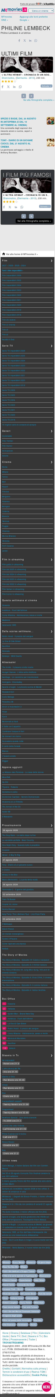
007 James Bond (28, 1293)
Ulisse (5, 1084)
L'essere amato (9, 756)
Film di (5, 329)
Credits (6, 1368)
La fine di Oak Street (11, 641)
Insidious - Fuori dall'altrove (14, 610)
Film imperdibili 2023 (11, 290)
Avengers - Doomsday (12, 682)
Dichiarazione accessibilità (16, 1375)
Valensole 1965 (9, 625)
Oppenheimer (25, 1280)
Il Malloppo (7, 924)
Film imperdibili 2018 (11, 314)
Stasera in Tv (35, 1336)
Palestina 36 (7, 701)
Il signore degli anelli (12, 1315)
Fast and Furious (30, 1307)
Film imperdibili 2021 (11, 300)
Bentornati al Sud (10, 721)
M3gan (24, 1267)
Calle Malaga (8, 696)
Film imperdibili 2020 (11, 305)
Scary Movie (18, 1262)
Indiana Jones (17, 1298)
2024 (23, 265)
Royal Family (9, 1284)
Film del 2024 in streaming (14, 574)
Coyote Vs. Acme (10, 904)
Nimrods (6, 651)
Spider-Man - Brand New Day (21, 1013)
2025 (17, 265)
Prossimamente (19, 1339)
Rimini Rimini (8, 1142)
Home (5, 1332)
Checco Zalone (9, 1280)
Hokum (12, 1048)
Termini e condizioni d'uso (15, 1371)
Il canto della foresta (11, 746)
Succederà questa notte (13, 741)
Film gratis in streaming (12, 564)
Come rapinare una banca (14, 943)
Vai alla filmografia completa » (39, 99)
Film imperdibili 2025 (11, 280)
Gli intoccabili (8, 1060)
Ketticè (5, 948)
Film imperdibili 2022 (11, 295)
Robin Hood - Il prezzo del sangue (17, 636)
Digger (5, 761)
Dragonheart (8, 1109)
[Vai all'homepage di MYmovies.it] (14, 11)
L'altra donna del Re (11, 1068)
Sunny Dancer (8, 909)
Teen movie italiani (11, 1307)
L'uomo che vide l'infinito (13, 1125)
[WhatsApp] (35, 40)
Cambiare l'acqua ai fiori (13, 731)
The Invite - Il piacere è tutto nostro (17, 667)
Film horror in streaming (13, 594)
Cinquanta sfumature (35, 1289)
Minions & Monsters (16, 1038)
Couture (5, 850)
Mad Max (38, 1320)
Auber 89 (6, 811)
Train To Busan (9, 899)
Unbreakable (31, 1298)
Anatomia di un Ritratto (12, 801)
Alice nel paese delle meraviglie (17, 1320)
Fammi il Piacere (9, 938)
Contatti (16, 1368)
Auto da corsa (45, 1293)
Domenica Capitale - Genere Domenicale (20, 796)
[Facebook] (19, 40)
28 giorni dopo (44, 1262)
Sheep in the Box (10, 874)
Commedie (7, 436)
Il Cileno (6, 869)
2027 (4, 265)
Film (35, 1332)
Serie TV (15, 1336)
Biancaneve (45, 1275)
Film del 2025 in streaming (14, 569)
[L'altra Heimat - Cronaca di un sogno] (27, 65)
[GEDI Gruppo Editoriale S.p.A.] (39, 3)
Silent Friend (8, 928)
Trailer (32, 1339)
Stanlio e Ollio (8, 1076)
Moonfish (6, 777)
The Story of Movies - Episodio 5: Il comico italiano (25, 985)
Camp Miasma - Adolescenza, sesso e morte (22, 615)
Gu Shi (5, 782)
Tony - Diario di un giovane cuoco (17, 864)
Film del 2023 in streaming (14, 579)
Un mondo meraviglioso (13, 933)
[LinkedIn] (30, 40)
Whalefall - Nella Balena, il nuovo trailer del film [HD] (26, 1247)
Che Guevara (9, 1324)
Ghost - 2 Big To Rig (11, 855)
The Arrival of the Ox (11, 806)
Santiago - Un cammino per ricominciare (20, 677)
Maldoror (6, 620)
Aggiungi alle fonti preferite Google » (34, 18)
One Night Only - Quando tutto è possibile (21, 845)
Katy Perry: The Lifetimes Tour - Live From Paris (23, 914)
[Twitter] (24, 40)
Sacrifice (6, 646)
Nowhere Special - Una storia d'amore (19, 1117)
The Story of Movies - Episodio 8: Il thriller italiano (24, 964)
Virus (5, 1298)
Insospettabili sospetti (12, 1101)
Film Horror (7, 445)
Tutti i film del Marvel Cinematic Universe (21, 1311)
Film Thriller (7, 440)
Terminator (22, 1324)
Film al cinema (8, 324)
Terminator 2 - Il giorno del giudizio (18, 889)
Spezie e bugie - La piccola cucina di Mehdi (22, 687)
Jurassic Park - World (13, 1289)
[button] (46, 1387)
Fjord (4, 716)
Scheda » (46, 86)
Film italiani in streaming (13, 589)
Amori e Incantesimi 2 (12, 706)
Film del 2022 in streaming (14, 584)
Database (26, 1332)
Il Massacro (7, 816)
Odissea (11, 1008)
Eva (4, 1093)
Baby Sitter (39, 1280)
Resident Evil (8, 691)
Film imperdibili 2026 (11, 275)
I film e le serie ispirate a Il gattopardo (20, 1275)
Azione (5, 455)
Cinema (14, 1332)
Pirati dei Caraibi (10, 1293)
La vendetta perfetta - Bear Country (18, 840)
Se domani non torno (11, 736)
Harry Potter (25, 1302)
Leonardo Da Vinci (26, 1284)
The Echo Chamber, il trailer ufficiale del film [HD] (24, 1211)
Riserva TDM (38, 1371)
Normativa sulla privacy (34, 1368)
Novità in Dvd (8, 339)
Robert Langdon (10, 1302)
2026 (10, 265)
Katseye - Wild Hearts (12, 656)
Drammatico (8, 77)
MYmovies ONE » (6, 18)
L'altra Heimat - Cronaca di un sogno (27, 74)
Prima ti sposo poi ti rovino (14, 1133)
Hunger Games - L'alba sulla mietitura (19, 672)
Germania (21, 77)
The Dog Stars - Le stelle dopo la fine (19, 835)
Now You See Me (10, 1267)
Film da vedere (9, 319)
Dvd (24, 1336)
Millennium (39, 1302)
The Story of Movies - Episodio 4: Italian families (24, 990)
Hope (4, 711)
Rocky (33, 1324)
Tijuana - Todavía (10, 787)
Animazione (7, 450)
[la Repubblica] (49, 3)
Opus (40, 1271)
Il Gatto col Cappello (11, 726)
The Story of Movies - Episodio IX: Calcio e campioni (25, 959)
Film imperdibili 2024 (11, 285)
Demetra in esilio (10, 791)
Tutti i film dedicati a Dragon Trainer (19, 1271)
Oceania (6, 605)
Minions (6, 1262)
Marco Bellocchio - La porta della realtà (20, 879)
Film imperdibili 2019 (11, 309)
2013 (31, 77)
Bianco (5, 751)
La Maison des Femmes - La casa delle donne (23, 772)
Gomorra (31, 1262)
